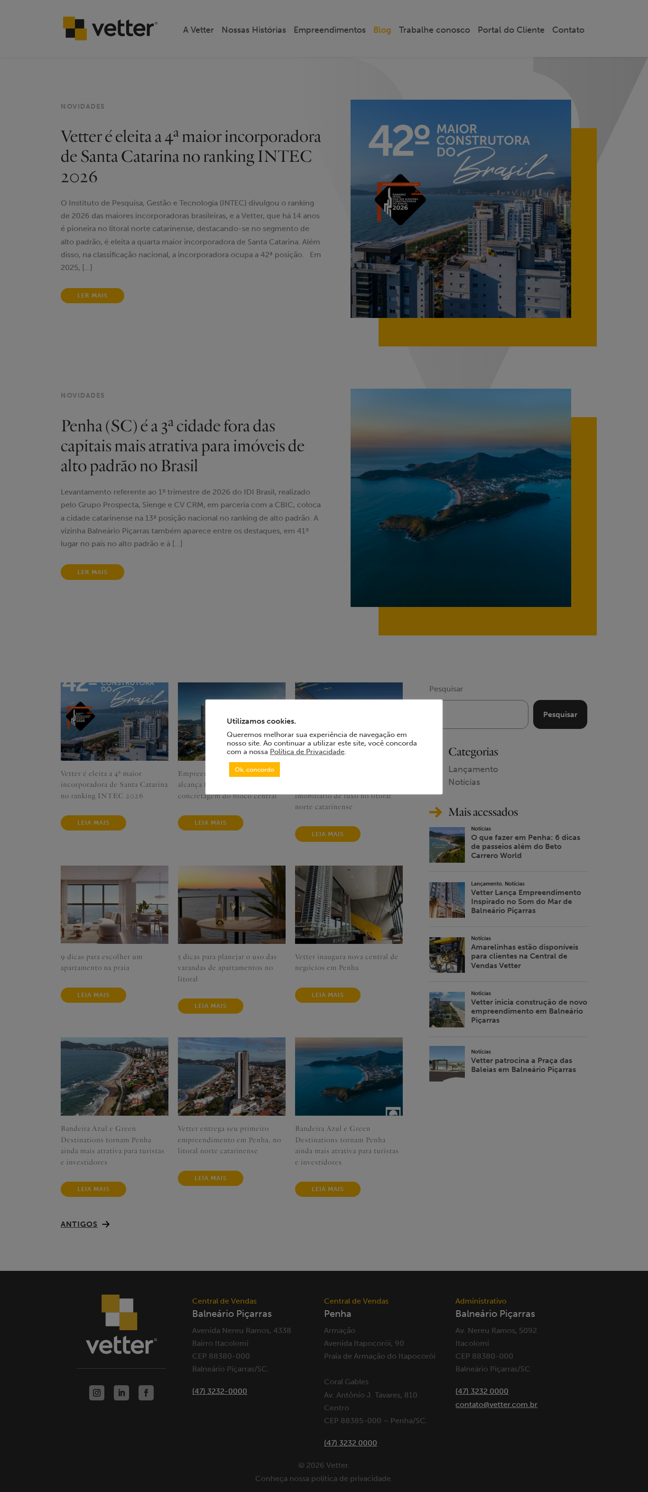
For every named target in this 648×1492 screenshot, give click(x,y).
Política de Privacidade (307, 751)
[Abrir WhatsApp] (624, 1468)
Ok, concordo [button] (254, 769)
